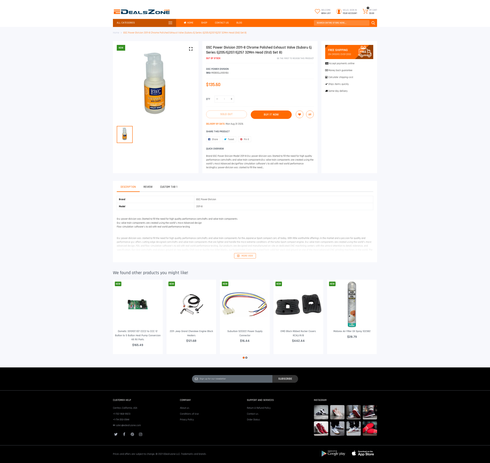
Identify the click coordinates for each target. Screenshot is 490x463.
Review (148, 187)
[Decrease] (217, 99)
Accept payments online (341, 63)
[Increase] (231, 99)
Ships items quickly (338, 84)
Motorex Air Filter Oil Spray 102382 (352, 331)
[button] (244, 358)
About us (184, 407)
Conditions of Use (189, 413)
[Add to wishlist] (299, 114)
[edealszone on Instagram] (140, 434)
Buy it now (271, 115)
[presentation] (120, 319)
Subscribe (285, 379)
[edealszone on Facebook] (124, 434)
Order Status (253, 419)
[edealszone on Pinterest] (132, 434)
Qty (208, 99)
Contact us (252, 413)
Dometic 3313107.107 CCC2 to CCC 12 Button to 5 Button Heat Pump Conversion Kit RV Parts (138, 335)
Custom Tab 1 (168, 187)
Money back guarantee (340, 70)
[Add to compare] (310, 114)
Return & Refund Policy (259, 407)
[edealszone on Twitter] (116, 434)
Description (128, 187)
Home (116, 32)
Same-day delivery (338, 91)
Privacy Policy (187, 419)
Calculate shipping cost (340, 77)
